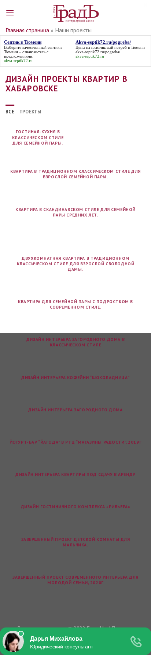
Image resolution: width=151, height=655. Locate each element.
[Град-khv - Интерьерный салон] (75, 13)
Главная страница (27, 30)
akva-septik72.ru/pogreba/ (98, 52)
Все (9, 112)
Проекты (30, 112)
